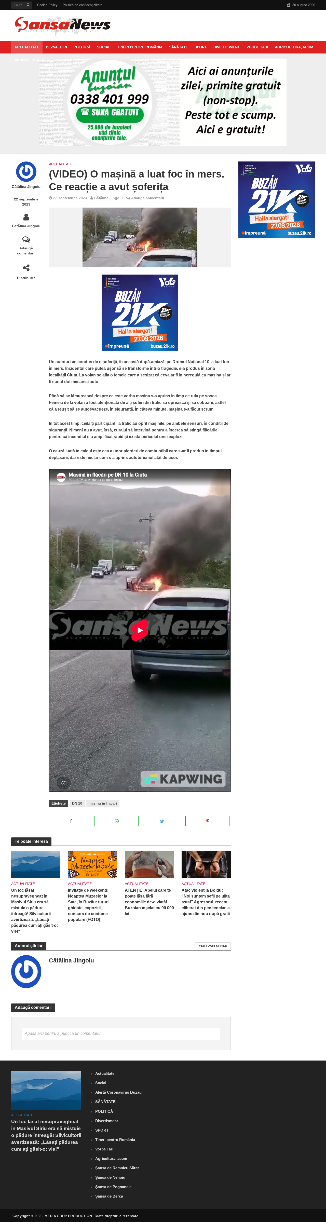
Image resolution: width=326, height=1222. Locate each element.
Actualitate (27, 47)
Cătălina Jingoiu (26, 187)
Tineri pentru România (139, 47)
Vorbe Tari (257, 47)
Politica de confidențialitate (82, 5)
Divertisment (226, 47)
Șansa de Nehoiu (110, 1177)
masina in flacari (102, 803)
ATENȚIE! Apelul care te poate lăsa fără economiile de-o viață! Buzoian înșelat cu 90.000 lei (149, 902)
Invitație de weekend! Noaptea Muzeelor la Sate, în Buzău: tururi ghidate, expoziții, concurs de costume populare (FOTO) (88, 905)
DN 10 (77, 803)
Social (104, 47)
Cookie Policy (47, 5)
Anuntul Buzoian (32, 60)
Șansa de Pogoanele (113, 1187)
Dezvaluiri (56, 47)
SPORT (201, 47)
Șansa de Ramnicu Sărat (117, 1168)
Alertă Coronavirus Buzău (118, 1092)
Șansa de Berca (109, 1196)
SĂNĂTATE (178, 47)
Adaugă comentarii (26, 250)
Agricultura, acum (294, 47)
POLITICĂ (82, 47)
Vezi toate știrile (213, 945)
